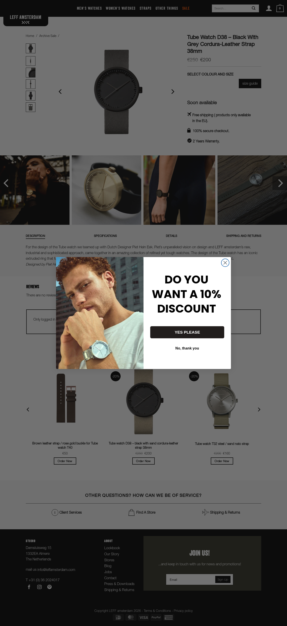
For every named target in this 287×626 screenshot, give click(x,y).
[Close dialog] (225, 263)
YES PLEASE (187, 332)
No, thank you (187, 348)
